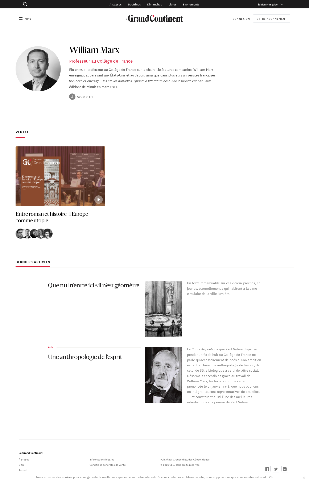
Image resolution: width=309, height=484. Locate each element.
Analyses (116, 4)
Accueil (23, 470)
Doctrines (134, 4)
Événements (191, 4)
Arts (50, 347)
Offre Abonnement (272, 18)
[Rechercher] (46, 4)
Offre (22, 464)
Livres (173, 4)
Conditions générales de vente (108, 464)
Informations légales (102, 459)
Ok (271, 477)
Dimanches (154, 4)
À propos (24, 459)
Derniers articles (33, 262)
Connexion (241, 18)
